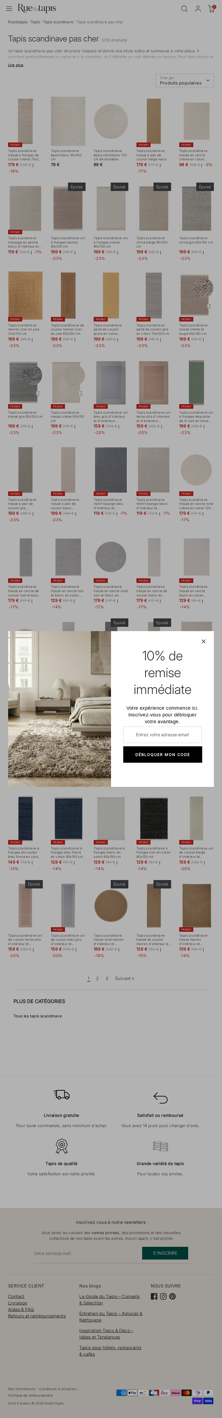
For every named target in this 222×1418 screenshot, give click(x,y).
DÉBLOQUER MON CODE (162, 754)
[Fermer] (204, 641)
